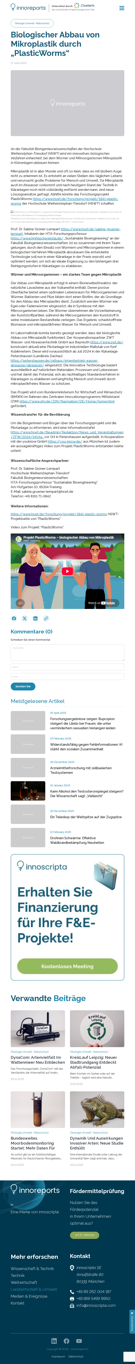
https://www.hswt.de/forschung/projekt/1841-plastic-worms (59, 514)
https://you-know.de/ (65, 441)
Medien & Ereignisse (29, 1296)
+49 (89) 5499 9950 (93, 1298)
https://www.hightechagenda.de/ (37, 238)
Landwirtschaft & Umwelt (34, 1289)
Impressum (58, 1356)
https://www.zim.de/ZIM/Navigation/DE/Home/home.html (67, 401)
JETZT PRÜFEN (84, 1235)
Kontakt (17, 1303)
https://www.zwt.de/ (106, 342)
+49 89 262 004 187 (94, 1291)
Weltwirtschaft (24, 1282)
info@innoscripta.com (96, 1305)
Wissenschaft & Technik (32, 1268)
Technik (18, 1275)
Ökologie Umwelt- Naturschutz (32, 23)
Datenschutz (75, 1356)
